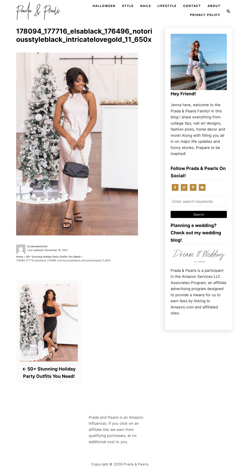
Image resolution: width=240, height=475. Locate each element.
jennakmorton (39, 246)
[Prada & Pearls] (37, 11)
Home (19, 256)
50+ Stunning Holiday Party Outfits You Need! (53, 256)
